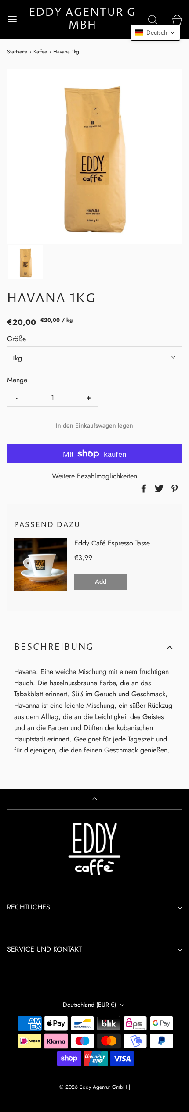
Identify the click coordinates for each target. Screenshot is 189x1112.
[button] (25, 262)
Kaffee (40, 52)
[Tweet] (157, 488)
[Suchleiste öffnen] (153, 19)
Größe (16, 339)
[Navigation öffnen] (12, 19)
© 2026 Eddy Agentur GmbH (94, 1087)
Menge (17, 380)
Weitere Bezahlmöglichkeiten (94, 476)
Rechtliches (28, 907)
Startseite (17, 52)
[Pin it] (173, 488)
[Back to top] (94, 799)
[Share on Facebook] (142, 488)
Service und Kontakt (44, 949)
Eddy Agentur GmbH (82, 19)
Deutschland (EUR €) (90, 1004)
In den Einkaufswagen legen (94, 425)
